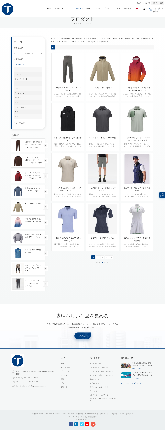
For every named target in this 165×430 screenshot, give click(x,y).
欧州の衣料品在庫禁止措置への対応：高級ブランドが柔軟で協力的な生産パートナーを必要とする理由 (142, 364)
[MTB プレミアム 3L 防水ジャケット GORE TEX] (18, 222)
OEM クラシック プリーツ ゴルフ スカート (137, 239)
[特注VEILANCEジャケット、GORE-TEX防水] (18, 191)
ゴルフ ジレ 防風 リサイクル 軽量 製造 (137, 189)
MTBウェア (18, 59)
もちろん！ (82, 336)
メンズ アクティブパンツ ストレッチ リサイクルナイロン (33, 283)
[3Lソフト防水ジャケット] (102, 69)
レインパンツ (94, 383)
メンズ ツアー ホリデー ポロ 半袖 (102, 138)
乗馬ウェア (18, 48)
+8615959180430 (32, 382)
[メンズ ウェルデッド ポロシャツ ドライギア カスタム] (68, 169)
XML (81, 417)
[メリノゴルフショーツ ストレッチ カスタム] (102, 169)
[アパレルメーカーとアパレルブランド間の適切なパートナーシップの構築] (126, 375)
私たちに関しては (61, 8)
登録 (161, 3)
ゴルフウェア (86, 23)
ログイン (155, 3)
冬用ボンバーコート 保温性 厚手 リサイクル (33, 235)
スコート (18, 112)
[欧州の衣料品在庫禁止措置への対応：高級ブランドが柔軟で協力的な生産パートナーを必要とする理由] (126, 365)
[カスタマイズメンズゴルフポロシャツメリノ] (68, 219)
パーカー (18, 98)
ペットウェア (19, 123)
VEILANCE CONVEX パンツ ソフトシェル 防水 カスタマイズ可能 (33, 144)
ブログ (106, 8)
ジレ (16, 83)
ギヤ (16, 116)
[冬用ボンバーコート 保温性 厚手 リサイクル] (18, 238)
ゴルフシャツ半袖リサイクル (102, 238)
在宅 (49, 8)
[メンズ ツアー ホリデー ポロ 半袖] (102, 119)
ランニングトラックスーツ (99, 395)
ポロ (16, 69)
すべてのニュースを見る (129, 383)
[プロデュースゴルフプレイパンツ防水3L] (68, 69)
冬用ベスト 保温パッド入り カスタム (68, 139)
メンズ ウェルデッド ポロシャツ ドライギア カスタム (68, 189)
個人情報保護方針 (91, 417)
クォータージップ (21, 79)
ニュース (116, 8)
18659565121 (33, 378)
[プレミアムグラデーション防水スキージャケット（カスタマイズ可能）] (18, 176)
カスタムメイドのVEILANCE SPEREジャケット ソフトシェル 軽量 (33, 160)
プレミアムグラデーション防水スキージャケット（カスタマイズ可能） (33, 175)
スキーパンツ (94, 391)
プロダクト (77, 8)
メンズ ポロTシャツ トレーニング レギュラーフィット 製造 (137, 139)
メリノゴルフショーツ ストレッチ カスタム (102, 189)
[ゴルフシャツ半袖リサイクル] (102, 219)
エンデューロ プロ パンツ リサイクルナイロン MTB (33, 267)
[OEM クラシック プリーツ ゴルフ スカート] (137, 219)
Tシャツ (17, 88)
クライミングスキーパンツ (99, 387)
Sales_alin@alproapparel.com (34, 386)
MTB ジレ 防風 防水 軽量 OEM (33, 251)
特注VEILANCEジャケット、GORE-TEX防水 (33, 189)
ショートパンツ (20, 107)
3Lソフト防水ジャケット (102, 88)
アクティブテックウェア (24, 53)
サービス (89, 8)
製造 (98, 8)
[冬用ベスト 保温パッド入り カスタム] (68, 119)
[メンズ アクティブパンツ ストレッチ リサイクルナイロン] (18, 284)
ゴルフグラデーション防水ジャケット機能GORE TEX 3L (137, 89)
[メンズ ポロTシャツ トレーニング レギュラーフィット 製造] (137, 119)
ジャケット (19, 74)
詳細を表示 (66, 82)
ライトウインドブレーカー (99, 367)
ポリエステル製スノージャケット (101, 375)
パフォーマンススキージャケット (101, 371)
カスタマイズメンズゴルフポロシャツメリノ (67, 239)
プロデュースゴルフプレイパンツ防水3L (67, 89)
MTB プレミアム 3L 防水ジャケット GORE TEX (33, 220)
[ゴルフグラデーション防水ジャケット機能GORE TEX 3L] (137, 69)
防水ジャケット (95, 379)
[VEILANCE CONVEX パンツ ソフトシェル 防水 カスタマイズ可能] (18, 145)
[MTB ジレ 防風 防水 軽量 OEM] (18, 253)
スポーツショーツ (96, 363)
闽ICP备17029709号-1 (92, 414)
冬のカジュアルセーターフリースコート (103, 399)
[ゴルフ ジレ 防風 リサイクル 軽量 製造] (137, 169)
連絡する (127, 8)
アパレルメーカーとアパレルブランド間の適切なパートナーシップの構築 (142, 374)
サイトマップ (72, 417)
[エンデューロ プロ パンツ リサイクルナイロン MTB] (18, 268)
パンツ (17, 102)
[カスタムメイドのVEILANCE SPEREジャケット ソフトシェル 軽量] (18, 161)
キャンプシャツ (20, 93)
